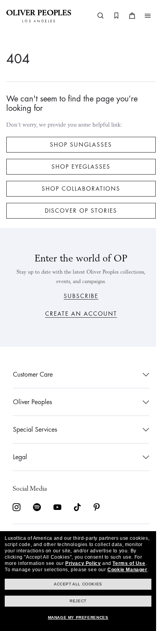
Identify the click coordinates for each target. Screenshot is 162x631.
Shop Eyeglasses (78, 166)
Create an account (78, 313)
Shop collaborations (78, 188)
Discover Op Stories (78, 210)
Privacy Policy (83, 563)
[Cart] (126, 16)
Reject (78, 601)
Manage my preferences (78, 617)
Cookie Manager (127, 569)
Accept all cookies (78, 584)
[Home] (38, 15)
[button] (142, 16)
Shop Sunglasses (78, 144)
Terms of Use (128, 563)
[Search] (95, 16)
